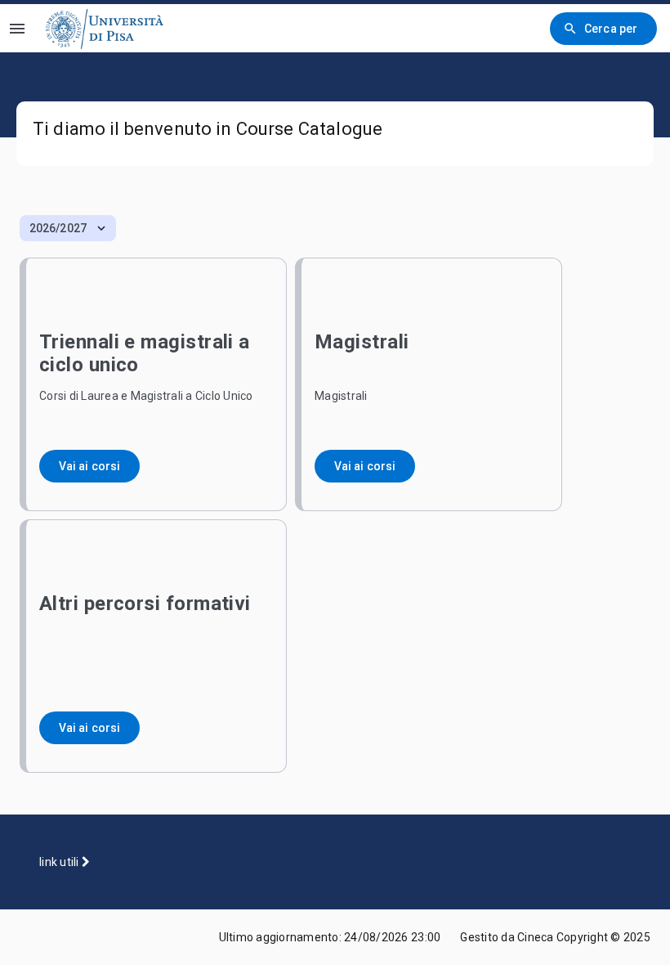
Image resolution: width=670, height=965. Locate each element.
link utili (60, 861)
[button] (68, 228)
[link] (104, 28)
